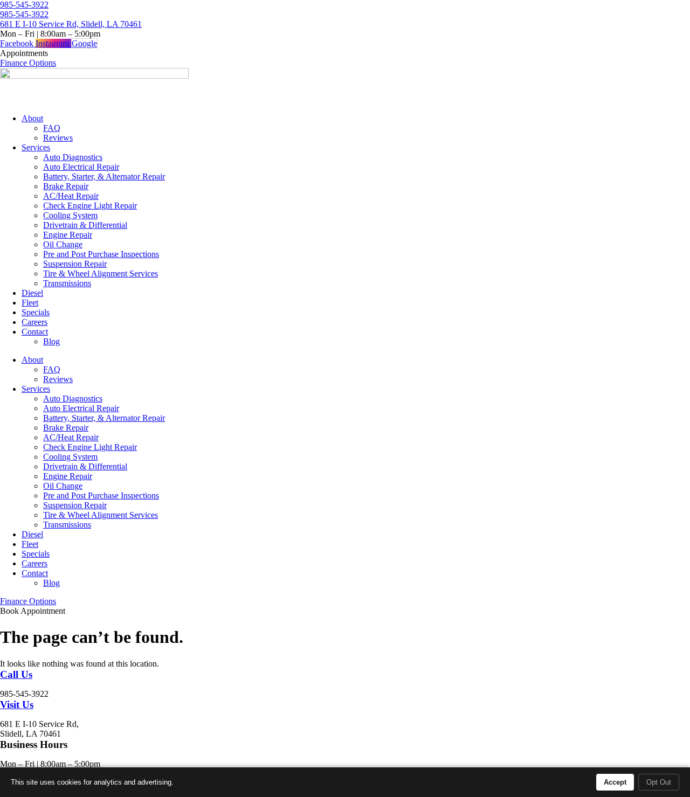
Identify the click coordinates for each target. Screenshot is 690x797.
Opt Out (658, 782)
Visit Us (16, 704)
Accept (615, 782)
